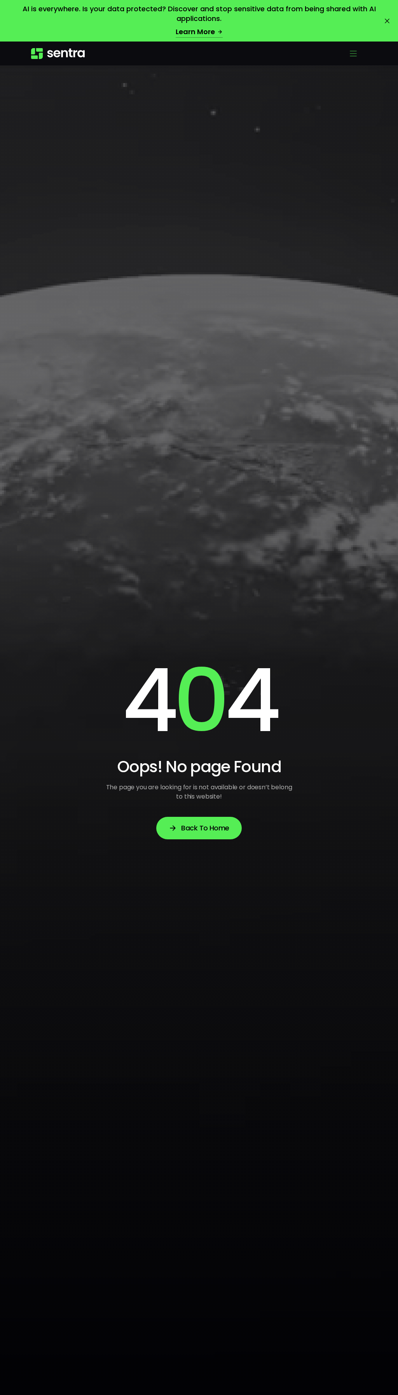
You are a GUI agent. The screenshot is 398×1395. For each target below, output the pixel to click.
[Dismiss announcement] (387, 21)
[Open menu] (353, 53)
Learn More (195, 31)
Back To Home (205, 828)
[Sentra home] (58, 53)
